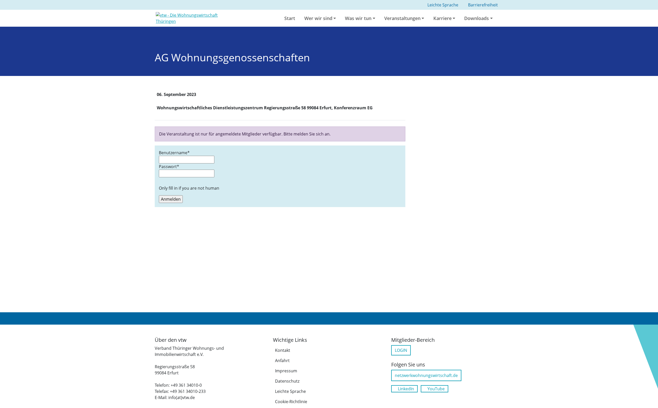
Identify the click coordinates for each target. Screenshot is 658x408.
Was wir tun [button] (358, 18)
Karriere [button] (442, 18)
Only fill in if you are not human (189, 188)
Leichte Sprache (290, 391)
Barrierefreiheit (483, 5)
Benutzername (174, 153)
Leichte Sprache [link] (442, 5)
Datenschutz (287, 381)
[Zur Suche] (503, 18)
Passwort (169, 166)
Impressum (286, 371)
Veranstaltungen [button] (402, 18)
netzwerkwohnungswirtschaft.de (426, 375)
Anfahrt (282, 360)
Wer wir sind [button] (318, 18)
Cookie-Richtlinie (291, 401)
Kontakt (282, 350)
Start (289, 18)
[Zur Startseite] (196, 18)
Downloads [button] (476, 18)
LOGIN (401, 350)
